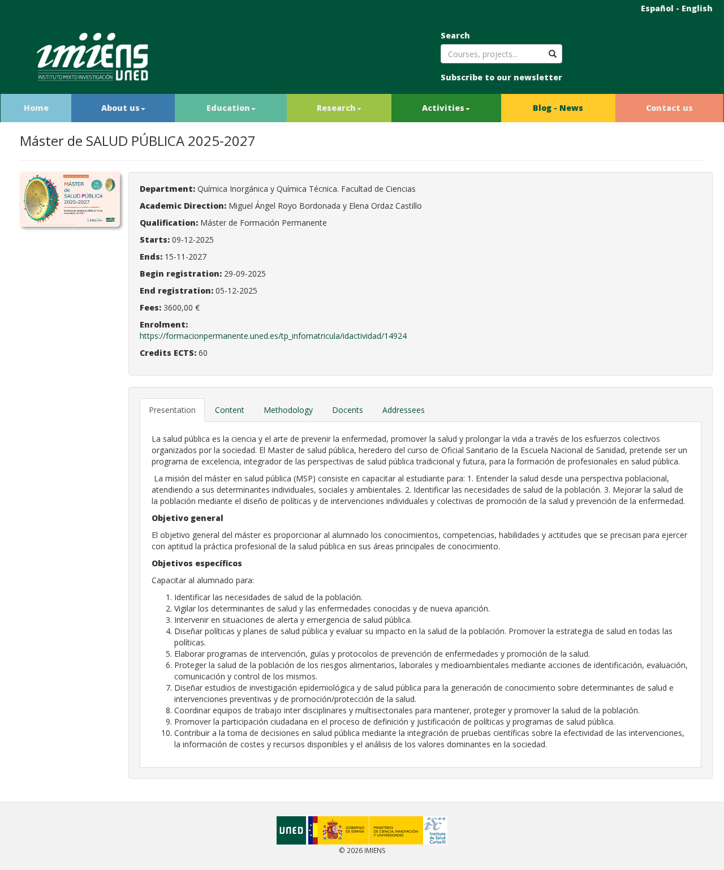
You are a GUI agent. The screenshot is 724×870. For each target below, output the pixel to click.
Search (455, 35)
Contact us (669, 107)
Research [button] (336, 107)
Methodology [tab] (288, 409)
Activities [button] (443, 107)
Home (36, 107)
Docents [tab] (347, 409)
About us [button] (120, 107)
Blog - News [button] (558, 107)
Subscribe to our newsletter (501, 77)
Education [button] (228, 107)
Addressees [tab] (403, 409)
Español (657, 8)
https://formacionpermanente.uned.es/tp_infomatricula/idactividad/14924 (273, 335)
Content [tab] (229, 409)
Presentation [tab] (172, 409)
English (697, 8)
